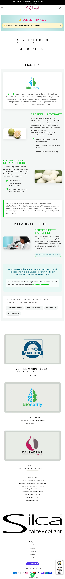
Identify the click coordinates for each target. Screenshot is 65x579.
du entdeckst (32, 423)
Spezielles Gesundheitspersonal (32, 491)
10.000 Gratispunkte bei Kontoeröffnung (32, 483)
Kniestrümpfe (51, 308)
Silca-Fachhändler (32, 500)
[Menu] (62, 561)
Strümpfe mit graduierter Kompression (32, 486)
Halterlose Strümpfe (34, 308)
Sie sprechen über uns (32, 494)
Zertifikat (32, 375)
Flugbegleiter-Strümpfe (32, 489)
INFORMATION (32, 505)
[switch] (59, 573)
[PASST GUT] (32, 445)
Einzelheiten (32, 472)
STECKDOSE (32, 477)
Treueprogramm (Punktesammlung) (32, 480)
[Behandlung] (32, 397)
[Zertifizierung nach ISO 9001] (32, 349)
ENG (45, 372)
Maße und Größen (32, 497)
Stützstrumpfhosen (15, 308)
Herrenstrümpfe (13, 313)
